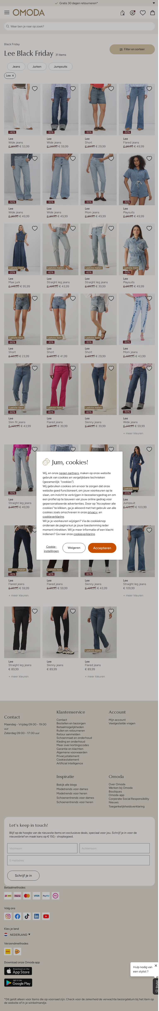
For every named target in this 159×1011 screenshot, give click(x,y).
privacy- (91, 512)
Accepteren (101, 548)
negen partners (67, 473)
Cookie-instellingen (49, 549)
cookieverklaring (52, 516)
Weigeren (72, 547)
